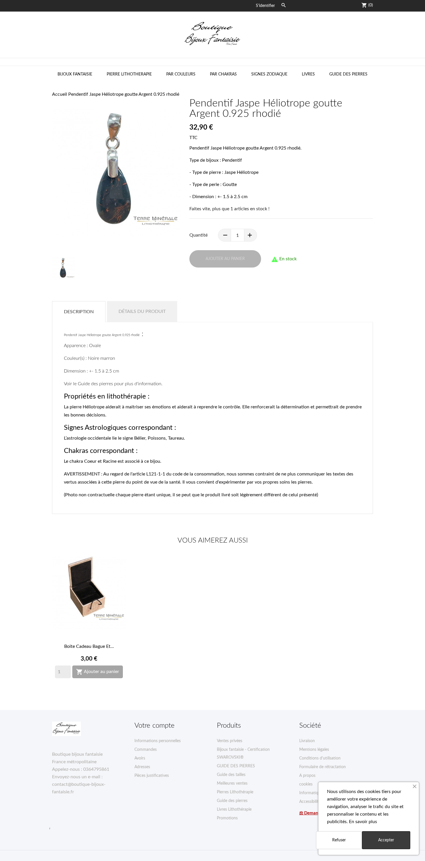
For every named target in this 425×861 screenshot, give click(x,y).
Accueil (59, 94)
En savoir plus (363, 821)
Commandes (145, 750)
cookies (306, 784)
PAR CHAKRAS (223, 74)
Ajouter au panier (97, 671)
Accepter (386, 840)
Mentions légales (314, 750)
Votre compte (154, 725)
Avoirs (139, 758)
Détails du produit (142, 311)
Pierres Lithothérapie (235, 792)
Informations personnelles (157, 741)
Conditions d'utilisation (320, 758)
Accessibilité (310, 802)
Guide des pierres (232, 801)
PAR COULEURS (180, 74)
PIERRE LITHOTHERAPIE (129, 74)
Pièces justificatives (151, 776)
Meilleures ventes (232, 783)
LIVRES (308, 74)
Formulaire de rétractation (322, 767)
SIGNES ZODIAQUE (269, 74)
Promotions (227, 818)
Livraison (307, 741)
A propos (307, 776)
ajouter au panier (225, 259)
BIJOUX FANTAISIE (75, 74)
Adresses (142, 767)
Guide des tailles (231, 775)
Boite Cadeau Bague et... (89, 646)
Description (79, 311)
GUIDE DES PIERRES (348, 74)
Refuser (339, 840)
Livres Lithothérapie (234, 809)
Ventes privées (229, 741)
